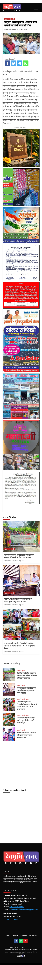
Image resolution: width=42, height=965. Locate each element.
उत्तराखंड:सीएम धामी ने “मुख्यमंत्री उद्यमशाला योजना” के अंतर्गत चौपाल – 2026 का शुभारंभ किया (19, 646)
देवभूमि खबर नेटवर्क (11, 29)
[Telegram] (19, 63)
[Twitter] (13, 63)
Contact (23, 936)
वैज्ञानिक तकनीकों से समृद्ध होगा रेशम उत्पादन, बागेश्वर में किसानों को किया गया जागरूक (27, 675)
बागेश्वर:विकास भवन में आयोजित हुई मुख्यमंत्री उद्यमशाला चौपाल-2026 (26, 735)
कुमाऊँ (12, 19)
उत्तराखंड (7, 19)
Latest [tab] (6, 663)
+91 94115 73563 (11, 919)
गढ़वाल (17, 637)
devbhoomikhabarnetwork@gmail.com (23, 909)
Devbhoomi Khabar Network (23, 948)
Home (7, 936)
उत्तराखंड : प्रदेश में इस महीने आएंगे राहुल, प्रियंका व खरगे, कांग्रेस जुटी (26, 720)
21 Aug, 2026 (20, 560)
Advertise (33, 936)
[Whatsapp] (25, 63)
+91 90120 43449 (17, 907)
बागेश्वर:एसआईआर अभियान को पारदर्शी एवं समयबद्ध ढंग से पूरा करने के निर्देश (26, 690)
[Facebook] (7, 63)
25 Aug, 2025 (23, 29)
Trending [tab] (15, 663)
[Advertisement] (21, 763)
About (15, 936)
